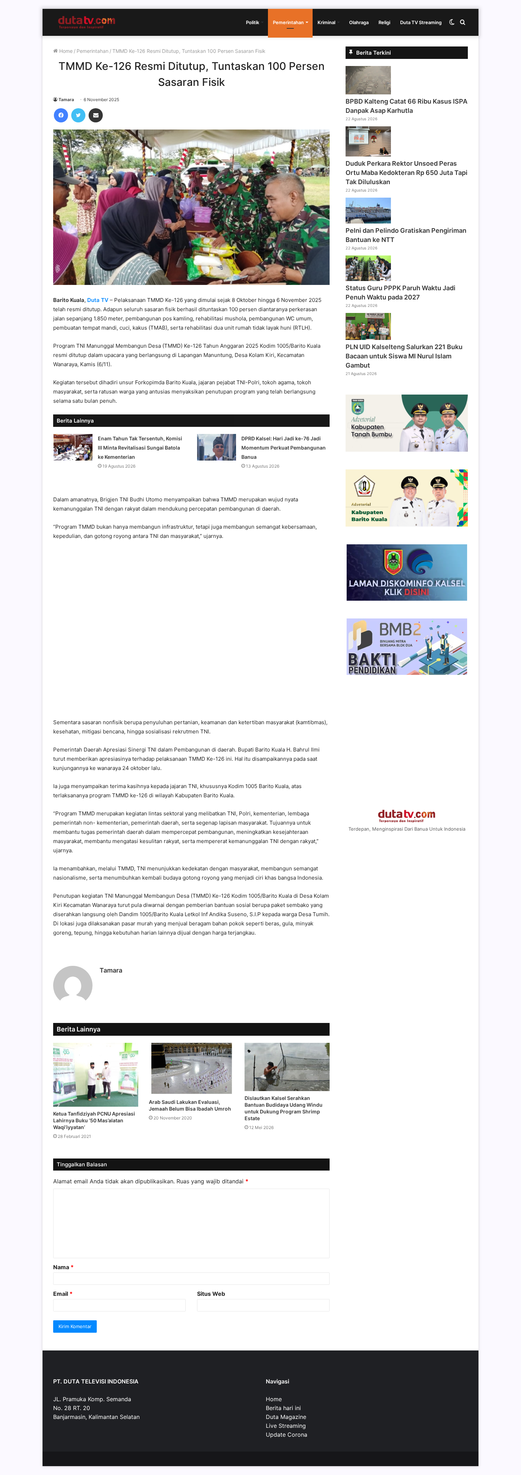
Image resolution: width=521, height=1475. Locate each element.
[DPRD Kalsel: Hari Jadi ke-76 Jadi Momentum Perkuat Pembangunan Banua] (216, 447)
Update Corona (286, 1434)
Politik (252, 22)
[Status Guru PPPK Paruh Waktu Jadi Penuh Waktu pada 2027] (368, 278)
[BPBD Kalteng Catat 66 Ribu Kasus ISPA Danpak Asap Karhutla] (368, 92)
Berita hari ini (283, 1407)
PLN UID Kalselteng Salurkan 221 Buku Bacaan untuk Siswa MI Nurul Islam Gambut (404, 356)
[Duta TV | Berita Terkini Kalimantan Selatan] (87, 22)
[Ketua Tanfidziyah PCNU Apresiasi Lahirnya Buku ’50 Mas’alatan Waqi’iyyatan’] (95, 1075)
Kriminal (326, 22)
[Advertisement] (191, 633)
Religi (384, 22)
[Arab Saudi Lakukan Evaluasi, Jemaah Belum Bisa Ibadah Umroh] (191, 1069)
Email (63, 1293)
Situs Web (211, 1293)
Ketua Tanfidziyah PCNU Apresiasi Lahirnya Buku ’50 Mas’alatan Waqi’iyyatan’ (94, 1120)
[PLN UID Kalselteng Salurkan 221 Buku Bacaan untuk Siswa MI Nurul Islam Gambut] (368, 337)
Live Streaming (286, 1425)
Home (65, 51)
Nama (63, 1267)
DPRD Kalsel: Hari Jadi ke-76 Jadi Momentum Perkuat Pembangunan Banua (283, 447)
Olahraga (359, 22)
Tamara (66, 99)
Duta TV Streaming (421, 22)
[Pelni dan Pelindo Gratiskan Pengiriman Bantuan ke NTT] (368, 221)
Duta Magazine (286, 1416)
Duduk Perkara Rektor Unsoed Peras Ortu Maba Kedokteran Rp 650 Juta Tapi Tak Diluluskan (406, 173)
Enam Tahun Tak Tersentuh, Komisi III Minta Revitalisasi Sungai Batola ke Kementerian (140, 447)
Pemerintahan (288, 22)
